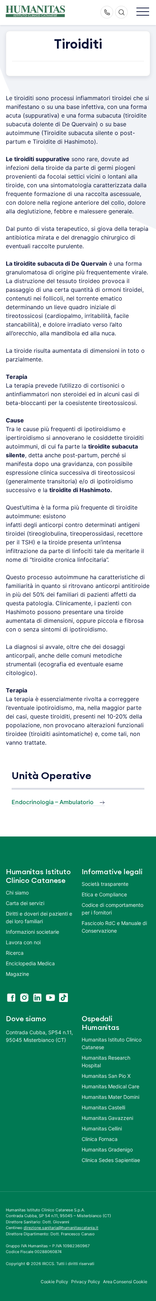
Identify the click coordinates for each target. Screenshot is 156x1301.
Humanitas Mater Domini (110, 1097)
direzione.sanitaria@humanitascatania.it (61, 1227)
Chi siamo (17, 892)
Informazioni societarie (32, 932)
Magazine (17, 974)
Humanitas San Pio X (106, 1076)
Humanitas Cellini (102, 1128)
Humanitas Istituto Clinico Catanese (111, 1043)
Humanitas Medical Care (110, 1086)
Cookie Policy (55, 1281)
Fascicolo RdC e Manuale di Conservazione (114, 927)
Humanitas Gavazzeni (107, 1118)
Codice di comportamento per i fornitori (112, 909)
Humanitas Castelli (103, 1107)
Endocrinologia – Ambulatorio (53, 802)
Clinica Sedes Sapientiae (111, 1160)
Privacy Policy (85, 1281)
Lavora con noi (23, 942)
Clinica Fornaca (100, 1139)
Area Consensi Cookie (125, 1281)
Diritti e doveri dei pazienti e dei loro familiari (39, 917)
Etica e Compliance (104, 894)
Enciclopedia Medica (30, 963)
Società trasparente (105, 884)
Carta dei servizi (25, 903)
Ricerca (15, 953)
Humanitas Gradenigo (107, 1149)
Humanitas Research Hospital (106, 1061)
